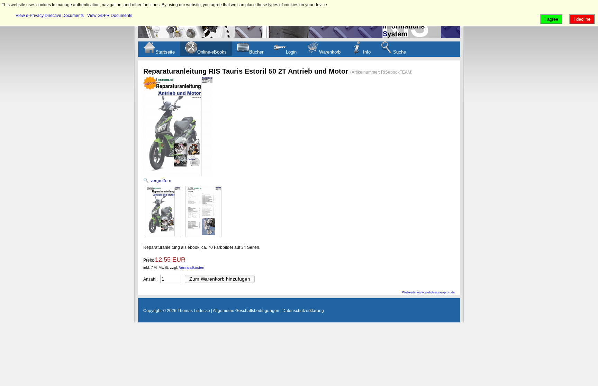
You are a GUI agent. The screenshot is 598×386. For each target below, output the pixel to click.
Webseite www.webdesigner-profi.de (428, 292)
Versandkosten (191, 267)
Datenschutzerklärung (303, 310)
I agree (551, 19)
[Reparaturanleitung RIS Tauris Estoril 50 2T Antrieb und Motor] (163, 211)
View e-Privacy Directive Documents (50, 15)
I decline (581, 19)
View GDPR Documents (109, 15)
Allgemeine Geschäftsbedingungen (246, 310)
